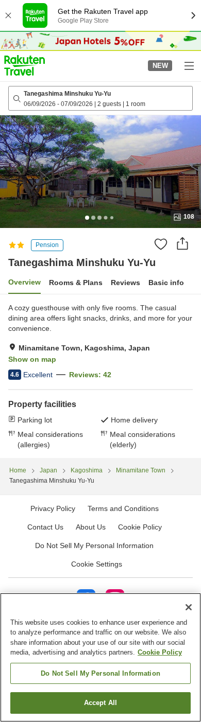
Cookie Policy (160, 652)
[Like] (161, 244)
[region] (100, 657)
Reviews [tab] (125, 282)
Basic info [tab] (166, 282)
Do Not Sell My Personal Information (100, 673)
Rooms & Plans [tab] (76, 282)
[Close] (188, 607)
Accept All (100, 703)
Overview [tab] (24, 282)
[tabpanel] (100, 376)
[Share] (182, 243)
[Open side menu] (188, 65)
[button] (24, 65)
